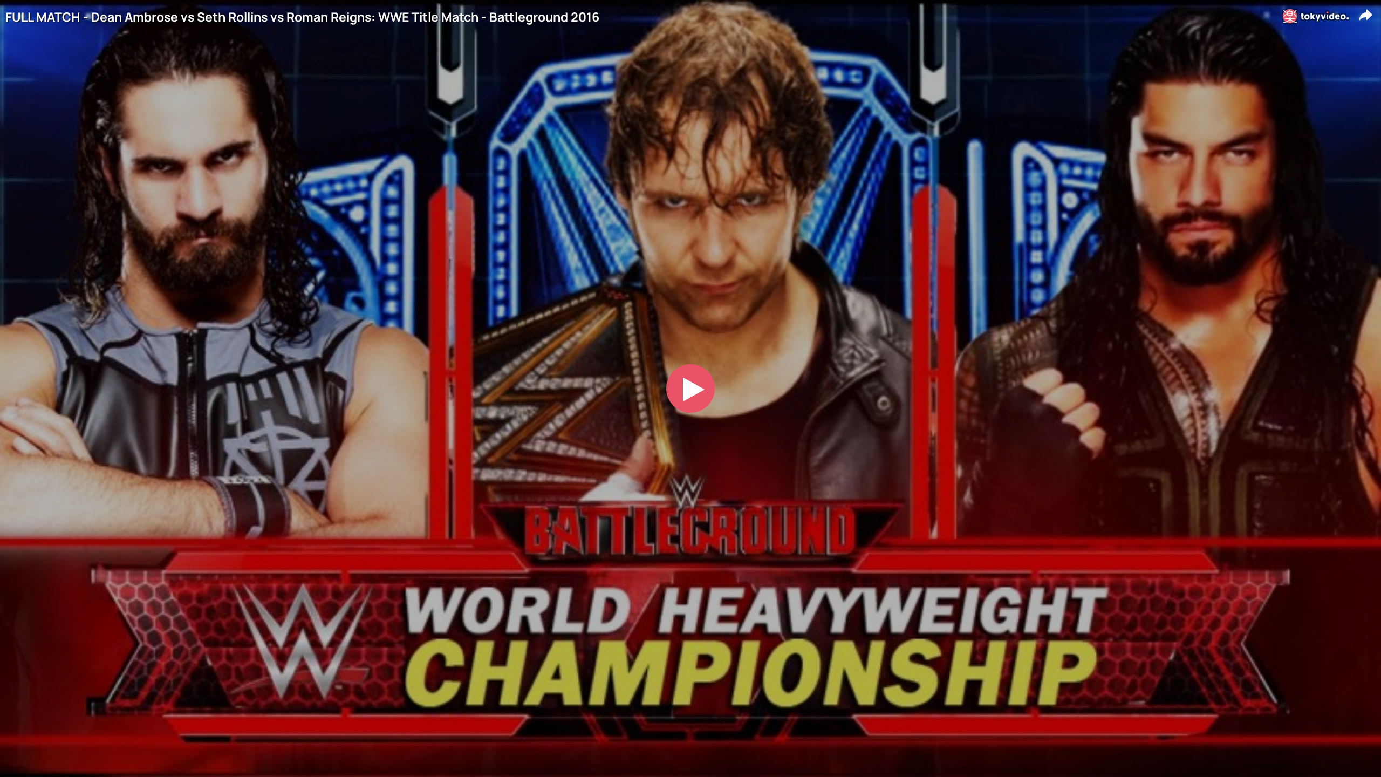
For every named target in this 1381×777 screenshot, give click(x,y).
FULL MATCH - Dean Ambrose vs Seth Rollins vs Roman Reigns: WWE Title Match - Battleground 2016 (302, 17)
